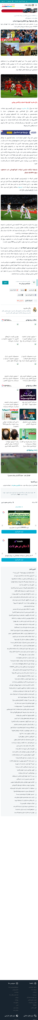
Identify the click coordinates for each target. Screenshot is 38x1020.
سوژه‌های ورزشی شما (13, 987)
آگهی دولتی (33, 1008)
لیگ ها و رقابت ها (13, 995)
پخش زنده (15, 1010)
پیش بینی (16, 1008)
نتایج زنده (16, 1002)
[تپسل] (2, 131)
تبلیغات (34, 992)
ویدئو (17, 997)
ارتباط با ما (33, 990)
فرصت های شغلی (32, 1000)
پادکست (16, 992)
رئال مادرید (25, 108)
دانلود (5, 283)
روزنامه (16, 1000)
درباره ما (34, 995)
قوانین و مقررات (16, 485)
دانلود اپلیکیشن (32, 987)
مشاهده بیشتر (18, 507)
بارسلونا (20, 187)
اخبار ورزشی (15, 990)
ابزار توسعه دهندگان (31, 997)
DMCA (34, 1005)
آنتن (17, 1005)
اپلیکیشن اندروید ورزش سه (8, 5)
